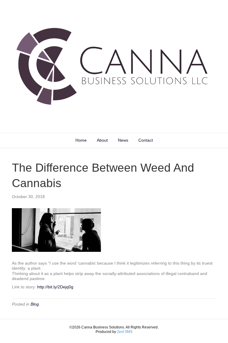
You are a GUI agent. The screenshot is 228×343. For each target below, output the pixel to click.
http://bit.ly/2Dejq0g (55, 286)
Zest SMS (124, 332)
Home (81, 140)
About (102, 140)
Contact (145, 140)
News (123, 140)
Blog (35, 304)
